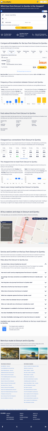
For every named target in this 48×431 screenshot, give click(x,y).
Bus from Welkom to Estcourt (7, 398)
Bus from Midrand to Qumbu (30, 385)
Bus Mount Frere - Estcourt (6, 385)
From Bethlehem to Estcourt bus (7, 368)
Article (35, 417)
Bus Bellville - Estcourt (5, 366)
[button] (21, 242)
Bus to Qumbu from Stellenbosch (30, 400)
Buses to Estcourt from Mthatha (7, 387)
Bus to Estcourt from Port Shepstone (8, 396)
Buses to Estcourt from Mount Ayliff (8, 383)
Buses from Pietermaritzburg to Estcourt (9, 391)
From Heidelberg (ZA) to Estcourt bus (8, 376)
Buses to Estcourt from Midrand (7, 381)
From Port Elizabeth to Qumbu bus (31, 391)
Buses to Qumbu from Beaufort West (31, 366)
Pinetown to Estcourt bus (6, 393)
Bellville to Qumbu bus (28, 368)
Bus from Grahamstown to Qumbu (31, 378)
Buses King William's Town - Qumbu (31, 383)
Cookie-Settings (24, 417)
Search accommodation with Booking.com (10, 25)
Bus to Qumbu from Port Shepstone (31, 393)
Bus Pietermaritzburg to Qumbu (30, 389)
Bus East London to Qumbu (29, 372)
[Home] (5, 2)
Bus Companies (10, 419)
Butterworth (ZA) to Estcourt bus (7, 372)
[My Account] (37, 2)
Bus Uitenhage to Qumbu (29, 402)
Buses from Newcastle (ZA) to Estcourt (8, 389)
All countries (36, 419)
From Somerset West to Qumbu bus (31, 398)
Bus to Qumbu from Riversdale (30, 396)
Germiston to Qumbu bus (29, 376)
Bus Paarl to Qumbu (28, 387)
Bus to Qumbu (24, 409)
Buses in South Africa (10, 409)
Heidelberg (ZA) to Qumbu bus (30, 381)
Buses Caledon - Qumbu (29, 370)
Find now (42, 67)
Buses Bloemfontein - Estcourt (7, 370)
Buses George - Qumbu (28, 374)
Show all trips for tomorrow (24, 71)
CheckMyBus (2, 409)
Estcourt (36, 218)
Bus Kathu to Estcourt (5, 378)
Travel (21, 419)
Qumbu (44, 218)
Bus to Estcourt (18, 409)
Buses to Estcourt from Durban (7, 374)
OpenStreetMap (41, 243)
